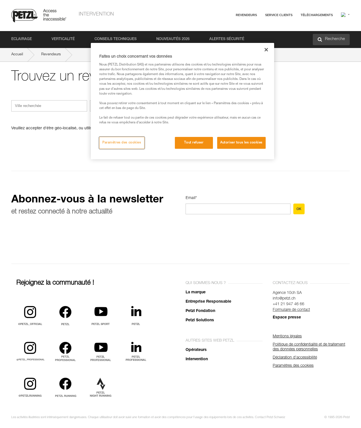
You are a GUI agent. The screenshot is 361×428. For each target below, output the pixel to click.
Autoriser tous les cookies (241, 142)
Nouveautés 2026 (173, 39)
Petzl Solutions (200, 320)
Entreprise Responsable (208, 302)
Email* (191, 198)
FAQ (251, 28)
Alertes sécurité (226, 39)
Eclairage (21, 39)
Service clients (278, 15)
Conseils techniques (115, 39)
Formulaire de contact (291, 310)
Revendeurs (246, 15)
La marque (196, 292)
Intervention (96, 14)
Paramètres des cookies (121, 142)
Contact (254, 36)
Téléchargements (317, 15)
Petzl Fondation (200, 311)
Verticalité (63, 39)
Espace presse (287, 318)
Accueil (17, 54)
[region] (182, 101)
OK (298, 209)
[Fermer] (266, 49)
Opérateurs (196, 350)
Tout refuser (193, 142)
